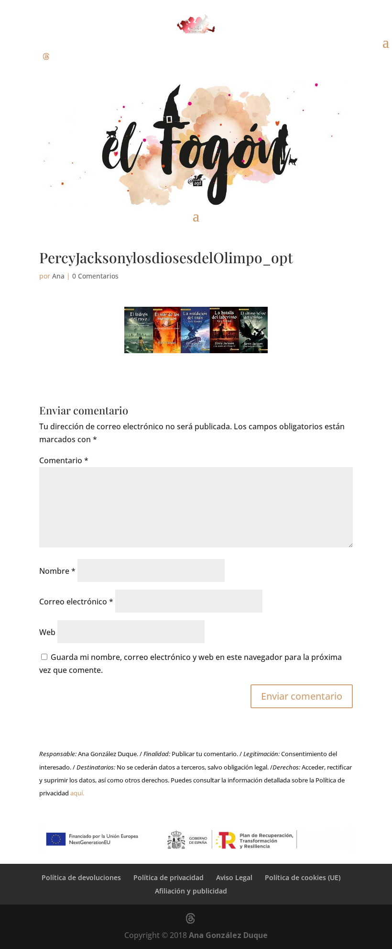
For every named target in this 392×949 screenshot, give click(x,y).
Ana (58, 275)
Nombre (57, 571)
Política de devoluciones (81, 877)
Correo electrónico (76, 601)
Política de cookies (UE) (302, 877)
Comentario (63, 460)
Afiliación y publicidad (191, 890)
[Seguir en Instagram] (26, 56)
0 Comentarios (95, 275)
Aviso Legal (234, 877)
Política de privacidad (168, 877)
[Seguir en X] (46, 56)
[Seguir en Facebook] (7, 56)
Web (47, 632)
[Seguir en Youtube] (65, 56)
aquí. (77, 793)
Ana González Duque (228, 935)
